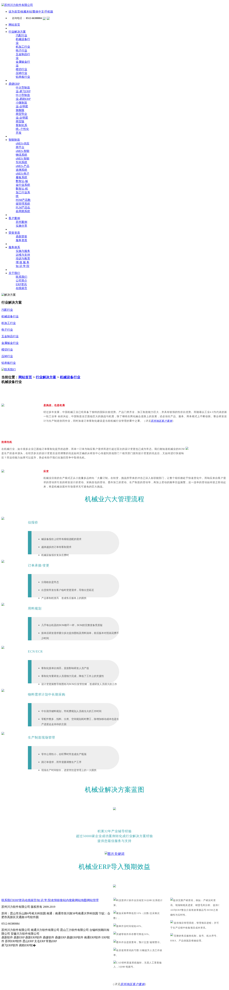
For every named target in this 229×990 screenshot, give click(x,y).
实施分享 (21, 225)
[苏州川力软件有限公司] (17, 4)
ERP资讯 (21, 284)
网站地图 (81, 900)
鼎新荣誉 (21, 236)
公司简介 (21, 280)
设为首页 (14, 11)
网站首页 (25, 377)
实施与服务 (23, 251)
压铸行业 (21, 73)
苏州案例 (21, 221)
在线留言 (21, 288)
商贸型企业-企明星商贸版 (22, 117)
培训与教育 (23, 258)
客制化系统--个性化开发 (22, 129)
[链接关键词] (115, 854)
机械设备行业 (70, 377)
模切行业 (21, 69)
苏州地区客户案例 (161, 421)
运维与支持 (23, 254)
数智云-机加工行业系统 (23, 192)
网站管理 (93, 900)
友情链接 (57, 900)
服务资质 (21, 240)
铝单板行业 (23, 76)
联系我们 (21, 276)
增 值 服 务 (22, 262)
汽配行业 (21, 35)
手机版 (49, 11)
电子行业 (21, 50)
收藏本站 (26, 11)
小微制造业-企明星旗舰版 (22, 106)
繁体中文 (38, 11)
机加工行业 (23, 46)
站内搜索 (69, 900)
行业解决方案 (46, 377)
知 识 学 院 (22, 266)
